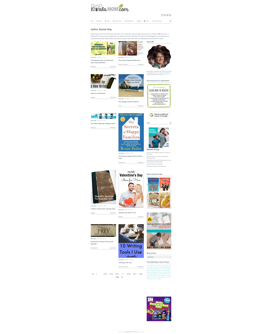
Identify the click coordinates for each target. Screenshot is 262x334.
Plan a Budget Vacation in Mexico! (128, 102)
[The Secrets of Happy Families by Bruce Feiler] (131, 132)
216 (128, 274)
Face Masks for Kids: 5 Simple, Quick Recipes (159, 265)
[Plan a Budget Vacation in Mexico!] (131, 85)
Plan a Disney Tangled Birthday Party (129, 60)
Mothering (98, 21)
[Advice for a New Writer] (103, 81)
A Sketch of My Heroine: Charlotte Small (103, 209)
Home (92, 21)
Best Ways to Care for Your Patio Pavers (156, 166)
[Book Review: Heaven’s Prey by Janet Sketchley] (103, 230)
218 (140, 274)
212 (105, 274)
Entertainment (129, 21)
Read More (113, 66)
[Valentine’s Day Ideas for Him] (131, 189)
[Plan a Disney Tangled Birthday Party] (131, 48)
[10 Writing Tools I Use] (131, 241)
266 (117, 277)
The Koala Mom (121, 331)
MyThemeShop (140, 331)
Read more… (167, 74)
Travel (107, 21)
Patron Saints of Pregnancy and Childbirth (156, 267)
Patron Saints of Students (163, 269)
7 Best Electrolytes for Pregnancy (155, 164)
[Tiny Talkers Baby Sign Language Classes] (103, 116)
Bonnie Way (93, 57)
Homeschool (117, 21)
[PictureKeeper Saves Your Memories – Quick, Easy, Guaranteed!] (103, 48)
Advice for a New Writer (98, 93)
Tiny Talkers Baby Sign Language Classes (103, 123)
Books (147, 21)
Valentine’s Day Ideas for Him (127, 213)
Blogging (139, 21)
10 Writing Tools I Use (125, 262)
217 (134, 274)
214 (117, 274)
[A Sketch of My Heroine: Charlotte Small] (103, 187)
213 (111, 274)
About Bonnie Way (156, 21)
